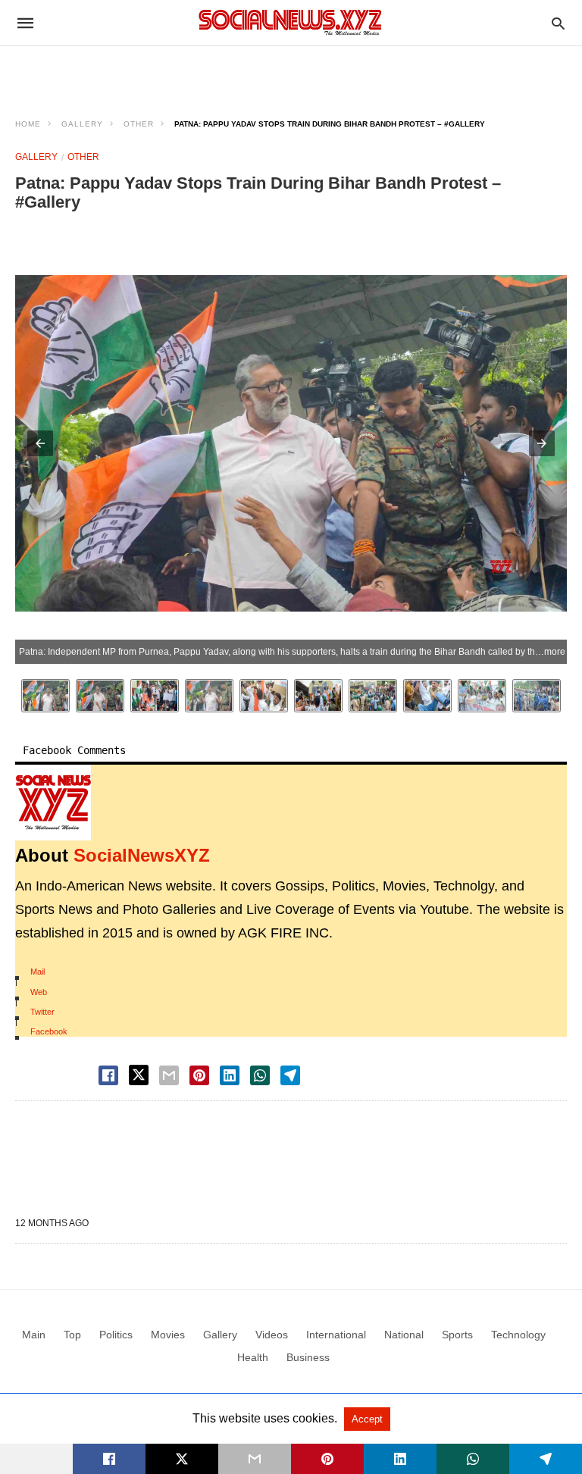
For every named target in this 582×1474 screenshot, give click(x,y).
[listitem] (45, 695)
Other (139, 124)
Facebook (48, 1031)
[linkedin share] (229, 1075)
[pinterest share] (199, 1075)
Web (38, 992)
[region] (291, 73)
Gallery (82, 124)
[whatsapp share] (260, 1075)
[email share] (169, 1075)
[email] (254, 1459)
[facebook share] (108, 1075)
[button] (40, 443)
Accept (367, 1419)
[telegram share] (290, 1075)
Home (28, 124)
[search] (558, 23)
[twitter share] (139, 1075)
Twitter (42, 1011)
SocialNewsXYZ (142, 855)
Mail (37, 971)
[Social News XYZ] (290, 22)
